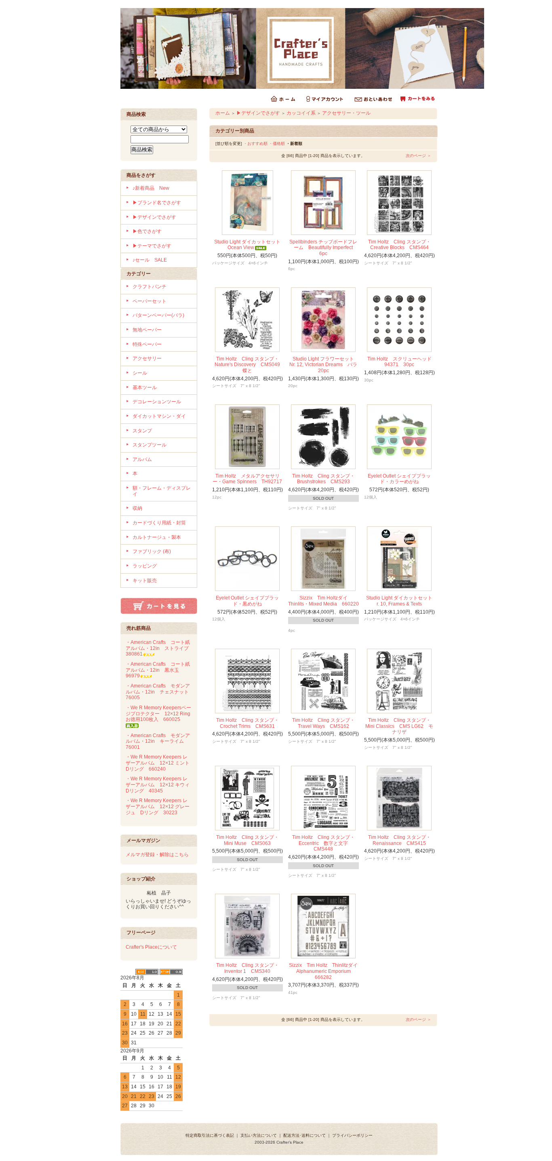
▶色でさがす (147, 231)
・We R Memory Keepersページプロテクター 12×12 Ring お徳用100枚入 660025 (160, 713)
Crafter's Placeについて (151, 947)
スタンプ (142, 431)
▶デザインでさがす (154, 217)
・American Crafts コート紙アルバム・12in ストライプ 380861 (160, 648)
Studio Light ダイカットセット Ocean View (249, 245)
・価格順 (277, 143)
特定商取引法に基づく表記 (209, 1135)
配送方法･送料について (304, 1135)
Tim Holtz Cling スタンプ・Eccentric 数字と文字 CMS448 (323, 843)
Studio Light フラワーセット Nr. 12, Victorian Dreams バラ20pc (324, 364)
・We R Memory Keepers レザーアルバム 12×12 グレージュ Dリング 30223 (158, 806)
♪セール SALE (150, 260)
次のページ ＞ (418, 155)
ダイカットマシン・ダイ (159, 416)
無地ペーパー (147, 330)
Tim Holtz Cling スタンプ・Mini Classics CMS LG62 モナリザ (399, 726)
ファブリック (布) (152, 551)
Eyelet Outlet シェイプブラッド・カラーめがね (399, 479)
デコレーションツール (157, 401)
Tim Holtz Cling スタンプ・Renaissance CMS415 (399, 840)
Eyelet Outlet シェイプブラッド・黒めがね (247, 601)
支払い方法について (258, 1135)
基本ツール (145, 387)
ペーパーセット (149, 301)
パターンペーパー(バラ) (158, 315)
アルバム (142, 459)
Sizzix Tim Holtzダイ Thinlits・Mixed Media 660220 (323, 601)
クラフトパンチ (149, 286)
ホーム (222, 113)
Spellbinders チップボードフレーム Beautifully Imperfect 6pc (323, 247)
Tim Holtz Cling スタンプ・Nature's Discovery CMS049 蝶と (250, 364)
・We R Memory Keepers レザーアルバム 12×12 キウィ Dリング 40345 (160, 784)
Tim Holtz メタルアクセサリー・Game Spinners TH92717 (250, 479)
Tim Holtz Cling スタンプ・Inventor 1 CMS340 (247, 968)
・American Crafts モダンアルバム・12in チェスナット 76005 (160, 691)
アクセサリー (147, 358)
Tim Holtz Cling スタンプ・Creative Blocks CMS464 (399, 245)
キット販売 (145, 580)
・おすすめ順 (255, 143)
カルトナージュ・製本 (157, 537)
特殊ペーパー (147, 344)
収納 (137, 508)
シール (140, 373)
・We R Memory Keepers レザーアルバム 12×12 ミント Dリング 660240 (160, 762)
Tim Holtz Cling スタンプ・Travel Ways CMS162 (323, 723)
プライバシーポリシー (352, 1135)
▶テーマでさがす (152, 246)
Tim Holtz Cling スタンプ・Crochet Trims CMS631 (248, 723)
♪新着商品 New (151, 188)
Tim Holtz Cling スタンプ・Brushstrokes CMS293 (323, 479)
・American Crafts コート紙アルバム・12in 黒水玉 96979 (158, 670)
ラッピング (145, 566)
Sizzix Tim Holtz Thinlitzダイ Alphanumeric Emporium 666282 (325, 971)
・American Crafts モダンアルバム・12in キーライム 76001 (158, 741)
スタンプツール (149, 445)
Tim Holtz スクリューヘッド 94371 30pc (401, 362)
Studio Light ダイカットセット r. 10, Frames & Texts (401, 601)
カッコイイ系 (301, 113)
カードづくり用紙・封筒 (159, 523)
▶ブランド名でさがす (157, 202)
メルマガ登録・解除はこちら (157, 854)
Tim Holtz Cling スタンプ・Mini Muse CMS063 (247, 840)
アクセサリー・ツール (346, 113)
